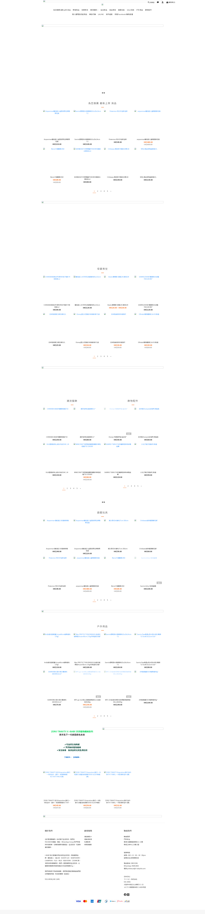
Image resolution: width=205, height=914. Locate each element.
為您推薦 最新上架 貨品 (62, 10)
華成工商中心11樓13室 (131, 844)
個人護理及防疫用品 (79, 14)
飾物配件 (148, 10)
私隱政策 (87, 842)
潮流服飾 (93, 10)
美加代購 (92, 14)
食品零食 (112, 10)
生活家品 (104, 10)
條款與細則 (88, 844)
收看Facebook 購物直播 (124, 14)
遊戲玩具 (121, 10)
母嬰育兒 (84, 10)
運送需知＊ (88, 836)
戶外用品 (139, 10)
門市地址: (127, 839)
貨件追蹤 (109, 14)
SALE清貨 (130, 10)
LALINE (101, 14)
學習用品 (76, 10)
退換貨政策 (88, 839)
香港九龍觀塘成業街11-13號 (133, 842)
